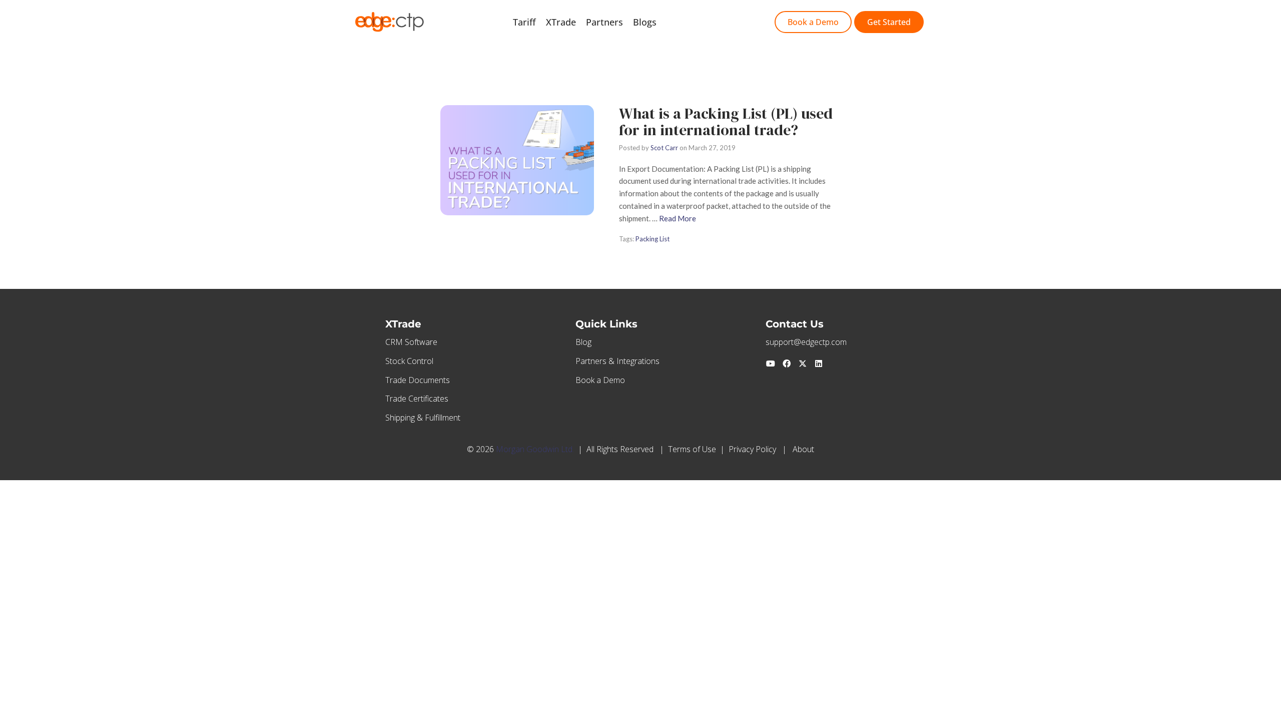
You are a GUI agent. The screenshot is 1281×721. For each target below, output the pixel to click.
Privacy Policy (752, 449)
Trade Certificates (416, 398)
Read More (677, 218)
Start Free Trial (698, 22)
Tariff (524, 22)
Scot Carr (664, 148)
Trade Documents (417, 380)
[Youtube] (771, 363)
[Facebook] (787, 363)
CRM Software (411, 341)
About (803, 449)
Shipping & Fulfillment (422, 417)
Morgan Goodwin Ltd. (535, 449)
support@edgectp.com (806, 341)
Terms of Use (692, 449)
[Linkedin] (819, 363)
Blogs (645, 22)
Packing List (652, 239)
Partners (604, 22)
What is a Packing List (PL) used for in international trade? (726, 121)
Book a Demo (600, 380)
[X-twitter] (803, 363)
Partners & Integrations (617, 361)
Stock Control (409, 361)
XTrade (561, 22)
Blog (583, 341)
